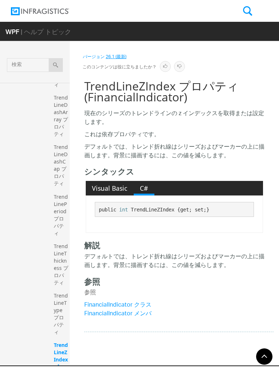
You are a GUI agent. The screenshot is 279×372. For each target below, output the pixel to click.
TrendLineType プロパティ (61, 313)
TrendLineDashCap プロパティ (61, 165)
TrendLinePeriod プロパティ (61, 214)
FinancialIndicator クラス (117, 305)
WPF (12, 31)
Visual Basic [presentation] (109, 188)
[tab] (110, 188)
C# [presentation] (144, 188)
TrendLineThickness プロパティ (61, 264)
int (123, 210)
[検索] (56, 65)
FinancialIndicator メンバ (117, 314)
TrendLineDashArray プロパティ (61, 115)
